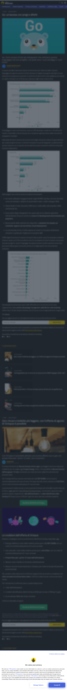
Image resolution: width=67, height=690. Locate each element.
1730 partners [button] (12, 669)
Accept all (57, 685)
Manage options (38, 685)
